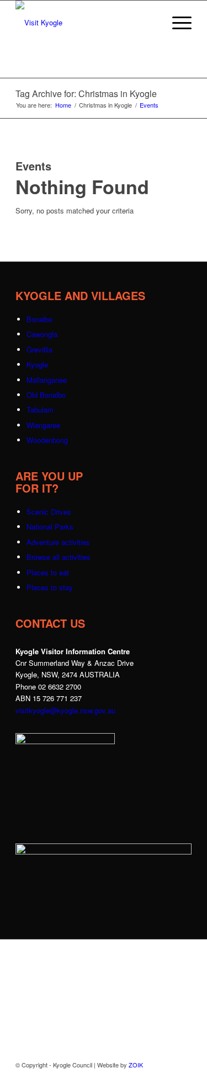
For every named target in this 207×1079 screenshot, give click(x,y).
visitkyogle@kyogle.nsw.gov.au (65, 710)
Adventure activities (58, 542)
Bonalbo (39, 319)
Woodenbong (47, 440)
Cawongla (41, 334)
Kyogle (37, 364)
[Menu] (176, 23)
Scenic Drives (48, 511)
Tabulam (40, 409)
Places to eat (47, 572)
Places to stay (49, 587)
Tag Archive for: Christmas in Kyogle (86, 93)
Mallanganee (46, 380)
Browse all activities (58, 557)
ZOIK (136, 1064)
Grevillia (39, 349)
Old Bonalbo (46, 394)
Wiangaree (43, 425)
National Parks (49, 526)
